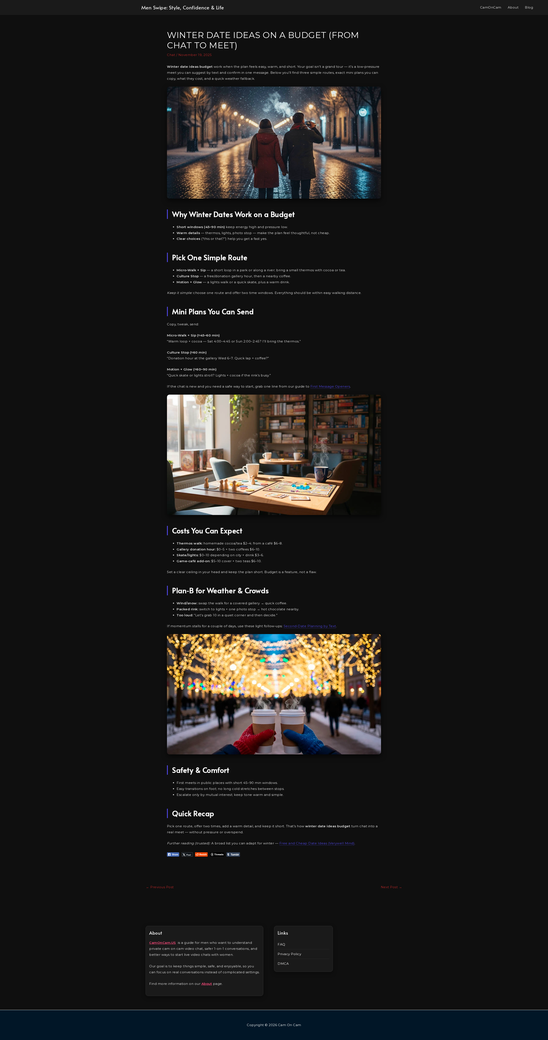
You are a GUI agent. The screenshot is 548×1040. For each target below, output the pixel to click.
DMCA (283, 964)
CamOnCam (490, 7)
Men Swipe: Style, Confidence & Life (182, 7)
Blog (529, 7)
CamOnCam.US (162, 943)
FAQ (281, 944)
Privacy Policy (289, 954)
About (513, 7)
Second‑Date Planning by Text (310, 626)
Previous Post (160, 887)
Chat (171, 55)
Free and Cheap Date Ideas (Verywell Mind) (317, 843)
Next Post (391, 887)
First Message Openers (330, 386)
